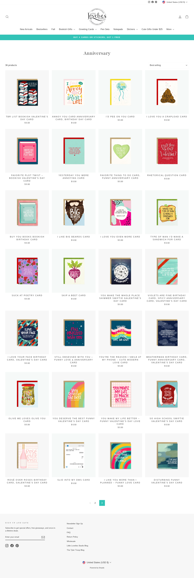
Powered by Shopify (97, 568)
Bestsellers (42, 29)
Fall (53, 29)
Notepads (118, 29)
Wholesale (71, 541)
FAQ (68, 532)
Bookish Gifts (66, 29)
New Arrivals (26, 29)
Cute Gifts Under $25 (152, 29)
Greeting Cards (87, 29)
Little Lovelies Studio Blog (77, 546)
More (169, 29)
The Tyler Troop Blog (75, 550)
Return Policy (72, 537)
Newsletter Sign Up (75, 523)
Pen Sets (105, 29)
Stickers (131, 29)
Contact (70, 528)
